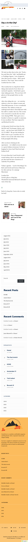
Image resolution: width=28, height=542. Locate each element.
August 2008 (7, 257)
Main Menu (5, 5)
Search (6, 278)
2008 (24, 19)
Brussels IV (7, 304)
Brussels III (7, 307)
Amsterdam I (7, 297)
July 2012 (6, 242)
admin (8, 19)
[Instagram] (22, 8)
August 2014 (7, 236)
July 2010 (6, 248)
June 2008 (6, 263)
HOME (5, 294)
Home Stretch (18, 337)
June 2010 (6, 251)
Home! (16, 321)
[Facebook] (18, 8)
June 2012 (6, 245)
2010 (5, 404)
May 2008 (6, 267)
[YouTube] (24, 8)
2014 (5, 410)
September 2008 (8, 254)
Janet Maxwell (7, 333)
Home (2, 26)
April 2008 (7, 270)
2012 (5, 407)
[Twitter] (20, 8)
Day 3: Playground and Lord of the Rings (16, 217)
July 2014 (6, 239)
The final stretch (8, 300)
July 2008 (6, 260)
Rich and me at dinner (9, 205)
